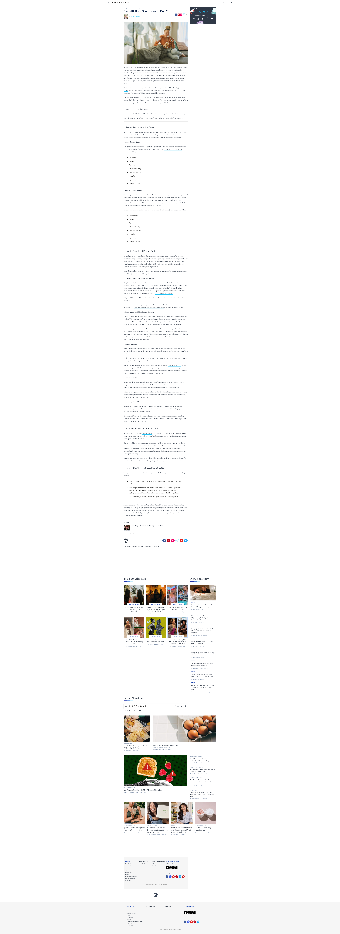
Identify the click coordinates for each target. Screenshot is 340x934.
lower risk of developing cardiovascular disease (149, 308)
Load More (170, 851)
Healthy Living (143, 546)
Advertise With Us (129, 868)
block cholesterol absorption (164, 293)
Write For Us (128, 863)
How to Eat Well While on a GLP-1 (165, 746)
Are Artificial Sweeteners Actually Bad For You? (147, 526)
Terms (126, 870)
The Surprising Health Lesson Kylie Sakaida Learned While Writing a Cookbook (181, 830)
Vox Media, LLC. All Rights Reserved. (158, 884)
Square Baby (158, 118)
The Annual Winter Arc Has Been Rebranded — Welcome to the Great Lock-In (201, 782)
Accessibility (128, 865)
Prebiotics (150, 409)
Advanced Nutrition (156, 392)
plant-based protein (134, 271)
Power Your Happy (143, 863)
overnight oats (139, 70)
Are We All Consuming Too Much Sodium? (205, 829)
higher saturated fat (148, 206)
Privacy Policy (128, 872)
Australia (154, 865)
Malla (142, 93)
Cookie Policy (128, 880)
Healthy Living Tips (196, 777)
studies (162, 337)
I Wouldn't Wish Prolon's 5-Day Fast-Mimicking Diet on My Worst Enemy (157, 830)
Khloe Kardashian (196, 756)
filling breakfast (147, 433)
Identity (173, 825)
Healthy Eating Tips (130, 546)
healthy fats (173, 88)
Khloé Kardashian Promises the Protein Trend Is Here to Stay (200, 760)
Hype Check (193, 790)
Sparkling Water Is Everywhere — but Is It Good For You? (134, 829)
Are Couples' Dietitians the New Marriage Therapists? (143, 790)
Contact (127, 874)
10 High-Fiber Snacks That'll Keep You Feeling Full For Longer (202, 770)
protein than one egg (174, 365)
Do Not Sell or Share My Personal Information (131, 877)
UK (153, 863)
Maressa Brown (135, 16)
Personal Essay (152, 825)
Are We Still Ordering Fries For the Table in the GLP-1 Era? (136, 747)
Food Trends (128, 743)
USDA (183, 210)
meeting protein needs (164, 358)
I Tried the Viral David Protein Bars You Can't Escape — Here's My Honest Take (202, 794)
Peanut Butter (154, 546)
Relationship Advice (130, 787)
